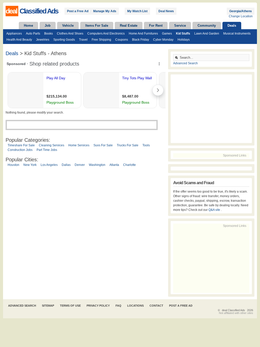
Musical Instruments (237, 33)
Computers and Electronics (106, 33)
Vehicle (68, 25)
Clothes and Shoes (70, 33)
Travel (83, 39)
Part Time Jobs (47, 150)
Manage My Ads (104, 11)
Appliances (14, 33)
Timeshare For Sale (21, 145)
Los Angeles (49, 165)
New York (30, 165)
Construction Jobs (20, 150)
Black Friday (140, 39)
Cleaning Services (51, 145)
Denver (80, 165)
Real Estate (128, 25)
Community (207, 25)
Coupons (121, 39)
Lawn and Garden (206, 33)
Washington (97, 165)
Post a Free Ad (77, 11)
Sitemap (48, 305)
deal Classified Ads (233, 310)
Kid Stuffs (183, 33)
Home (28, 25)
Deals (232, 25)
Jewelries (42, 39)
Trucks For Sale (127, 145)
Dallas (66, 165)
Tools (146, 145)
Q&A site (214, 210)
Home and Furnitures (143, 33)
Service (180, 25)
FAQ (118, 305)
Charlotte (129, 165)
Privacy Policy (98, 305)
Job (48, 25)
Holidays (183, 39)
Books (48, 33)
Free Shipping (101, 39)
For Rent (155, 25)
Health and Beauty (19, 39)
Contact (156, 305)
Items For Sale (96, 25)
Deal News (166, 11)
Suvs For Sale (103, 145)
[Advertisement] (86, 220)
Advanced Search (185, 63)
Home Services (78, 145)
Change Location (241, 16)
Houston (13, 165)
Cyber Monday (163, 39)
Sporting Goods (64, 39)
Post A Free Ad (180, 305)
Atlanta (114, 165)
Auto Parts (33, 33)
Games (167, 33)
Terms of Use (70, 305)
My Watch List (137, 11)
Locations (135, 305)
